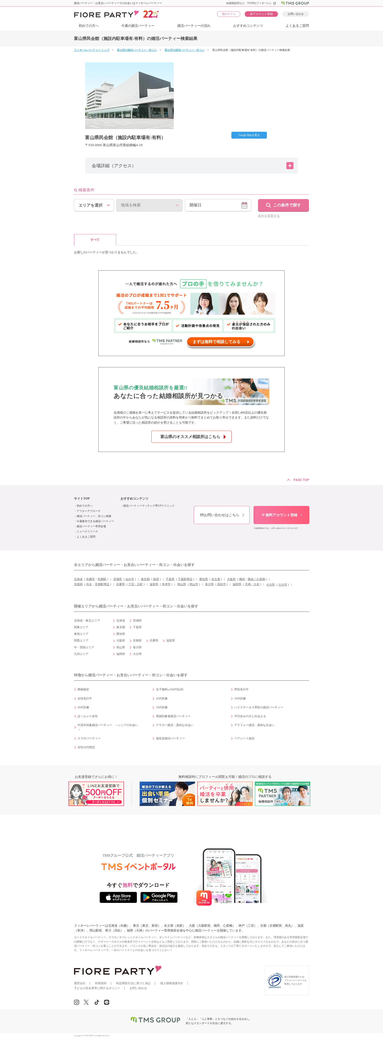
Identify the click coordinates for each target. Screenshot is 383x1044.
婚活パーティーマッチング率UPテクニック (149, 505)
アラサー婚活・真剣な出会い (174, 725)
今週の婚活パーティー (137, 25)
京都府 (78, 584)
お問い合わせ (296, 13)
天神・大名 (252, 584)
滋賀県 (154, 584)
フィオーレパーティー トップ (91, 50)
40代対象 (83, 707)
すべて (95, 239)
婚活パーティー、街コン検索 (94, 516)
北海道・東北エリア (87, 620)
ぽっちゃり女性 (88, 716)
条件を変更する (269, 215)
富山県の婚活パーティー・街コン (137, 50)
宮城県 (117, 579)
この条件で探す (287, 205)
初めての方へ (89, 25)
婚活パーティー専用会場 (91, 526)
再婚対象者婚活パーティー (173, 716)
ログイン (228, 14)
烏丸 (89, 584)
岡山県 (181, 584)
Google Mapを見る (249, 135)
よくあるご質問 (297, 25)
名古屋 (215, 579)
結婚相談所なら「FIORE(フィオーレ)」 (251, 3)
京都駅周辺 (102, 584)
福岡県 (237, 584)
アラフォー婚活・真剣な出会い (254, 725)
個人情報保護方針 (171, 983)
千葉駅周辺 (185, 579)
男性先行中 (241, 689)
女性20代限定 (86, 747)
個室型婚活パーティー (170, 738)
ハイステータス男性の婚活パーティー (258, 707)
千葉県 (170, 579)
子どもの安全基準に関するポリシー (97, 988)
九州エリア (81, 654)
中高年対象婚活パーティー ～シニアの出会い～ (108, 727)
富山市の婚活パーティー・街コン (185, 50)
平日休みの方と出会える (250, 716)
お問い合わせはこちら (219, 515)
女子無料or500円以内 (169, 689)
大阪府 (231, 579)
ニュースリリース (87, 531)
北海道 (78, 579)
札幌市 (90, 579)
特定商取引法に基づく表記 (133, 983)
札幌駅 (102, 579)
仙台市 (129, 579)
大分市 (282, 584)
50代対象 (162, 707)
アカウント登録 (261, 14)
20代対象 (162, 698)
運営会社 (80, 983)
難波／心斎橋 (256, 579)
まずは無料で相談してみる (216, 341)
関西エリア (81, 640)
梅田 (242, 579)
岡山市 (194, 584)
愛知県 (203, 579)
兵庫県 (120, 584)
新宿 (156, 579)
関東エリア (81, 627)
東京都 (145, 579)
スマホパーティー (89, 738)
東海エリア (81, 633)
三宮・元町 (135, 584)
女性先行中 (85, 698)
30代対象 (240, 698)
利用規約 (101, 983)
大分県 (270, 584)
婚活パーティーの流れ (194, 25)
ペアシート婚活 (244, 738)
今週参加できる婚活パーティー (95, 521)
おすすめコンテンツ (248, 25)
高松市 (221, 584)
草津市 (166, 584)
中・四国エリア (84, 647)
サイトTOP (82, 498)
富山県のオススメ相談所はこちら (190, 436)
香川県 (209, 584)
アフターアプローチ (89, 511)
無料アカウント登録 (279, 515)
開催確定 (83, 689)
